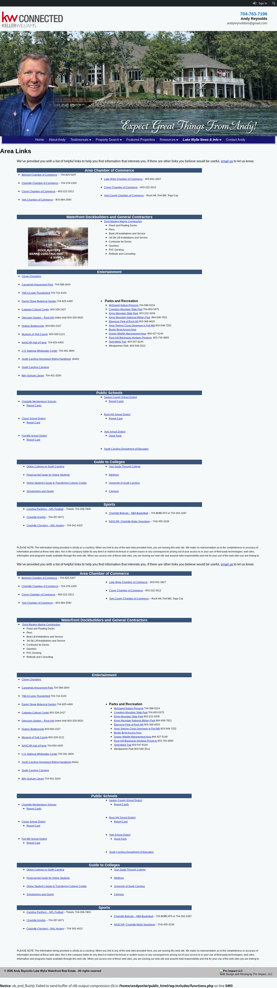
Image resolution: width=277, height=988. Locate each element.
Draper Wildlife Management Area (127, 333)
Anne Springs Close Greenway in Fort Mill (132, 325)
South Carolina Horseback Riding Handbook (46, 359)
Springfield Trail (117, 341)
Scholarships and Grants (40, 491)
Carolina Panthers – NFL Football (45, 509)
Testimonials (79, 139)
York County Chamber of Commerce (124, 195)
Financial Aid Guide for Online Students (48, 474)
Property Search (107, 139)
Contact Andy (235, 139)
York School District (114, 431)
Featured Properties (140, 139)
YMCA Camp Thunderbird (36, 293)
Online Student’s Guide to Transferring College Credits (57, 483)
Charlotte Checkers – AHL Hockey (45, 525)
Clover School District (33, 418)
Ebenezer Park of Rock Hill (123, 321)
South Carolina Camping (35, 367)
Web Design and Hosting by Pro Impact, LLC (246, 974)
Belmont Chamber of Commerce (39, 174)
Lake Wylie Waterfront (47, 970)
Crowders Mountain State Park (126, 309)
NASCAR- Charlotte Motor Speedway (129, 521)
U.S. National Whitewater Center (39, 350)
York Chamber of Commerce (37, 199)
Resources (167, 139)
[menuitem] (274, 3)
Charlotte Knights (36, 517)
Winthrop (114, 474)
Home (39, 139)
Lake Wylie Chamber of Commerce (123, 179)
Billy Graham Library (33, 375)
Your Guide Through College (125, 466)
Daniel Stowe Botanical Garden (39, 301)
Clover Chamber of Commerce (38, 191)
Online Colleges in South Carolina (45, 466)
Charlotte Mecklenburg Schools (39, 401)
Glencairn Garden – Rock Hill (38, 317)
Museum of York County (35, 334)
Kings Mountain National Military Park (129, 317)
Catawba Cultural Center (35, 309)
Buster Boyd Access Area (122, 329)
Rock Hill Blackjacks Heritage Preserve (130, 337)
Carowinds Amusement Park (38, 284)
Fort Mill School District (34, 435)
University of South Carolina (124, 483)
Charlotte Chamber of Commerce (40, 183)
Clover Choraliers (31, 276)
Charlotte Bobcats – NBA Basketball (128, 513)
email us (227, 161)
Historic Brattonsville (33, 326)
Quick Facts (115, 435)
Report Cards (34, 405)
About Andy (57, 139)
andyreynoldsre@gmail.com (247, 23)
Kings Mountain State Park (123, 313)
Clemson (114, 491)
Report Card (33, 422)
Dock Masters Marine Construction (123, 221)
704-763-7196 (253, 13)
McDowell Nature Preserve (123, 305)
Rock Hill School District (117, 414)
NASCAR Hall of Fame (34, 342)
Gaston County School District (120, 397)
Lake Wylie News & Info (201, 139)
